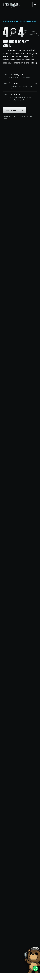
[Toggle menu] (34, 4)
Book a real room (14, 110)
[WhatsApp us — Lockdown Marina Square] (35, 968)
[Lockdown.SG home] (12, 4)
